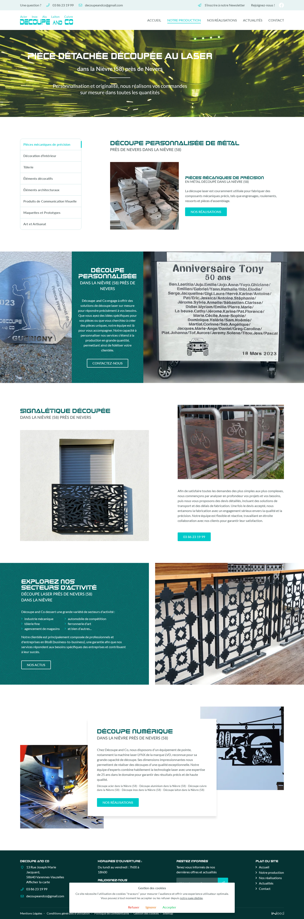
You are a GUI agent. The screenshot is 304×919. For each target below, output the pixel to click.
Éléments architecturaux (41, 190)
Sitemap (168, 913)
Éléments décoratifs (38, 178)
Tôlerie (28, 167)
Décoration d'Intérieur (39, 156)
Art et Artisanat (34, 224)
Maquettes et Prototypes (41, 212)
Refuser (133, 907)
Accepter (169, 907)
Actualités (252, 20)
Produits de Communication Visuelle (50, 201)
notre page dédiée (191, 898)
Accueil (154, 20)
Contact (276, 20)
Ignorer (151, 907)
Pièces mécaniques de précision (46, 144)
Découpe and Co (94, 300)
